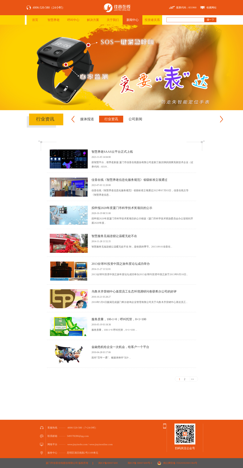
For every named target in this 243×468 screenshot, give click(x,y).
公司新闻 (135, 119)
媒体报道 (87, 119)
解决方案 (93, 19)
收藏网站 (211, 7)
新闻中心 (132, 19)
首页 (35, 19)
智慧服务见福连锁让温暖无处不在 (114, 236)
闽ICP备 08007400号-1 (140, 463)
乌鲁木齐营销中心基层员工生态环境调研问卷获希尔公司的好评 (134, 291)
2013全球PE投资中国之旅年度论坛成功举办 (121, 263)
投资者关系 (152, 19)
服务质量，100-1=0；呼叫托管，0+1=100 (119, 319)
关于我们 (113, 19)
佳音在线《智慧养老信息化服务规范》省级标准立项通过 (129, 179)
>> (192, 379)
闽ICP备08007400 (108, 463)
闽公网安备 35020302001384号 (180, 463)
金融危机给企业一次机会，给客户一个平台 (120, 347)
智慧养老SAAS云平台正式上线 (112, 151)
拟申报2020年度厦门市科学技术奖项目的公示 (122, 207)
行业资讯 (111, 119)
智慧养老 (53, 19)
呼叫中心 (73, 19)
